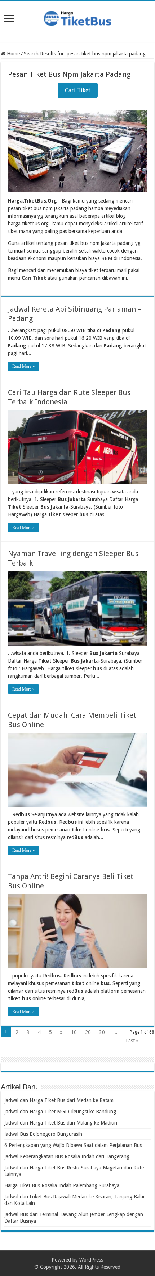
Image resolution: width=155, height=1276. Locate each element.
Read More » (23, 366)
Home (12, 54)
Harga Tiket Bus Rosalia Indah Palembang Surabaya (61, 1185)
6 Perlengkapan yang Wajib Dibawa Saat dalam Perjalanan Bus (73, 1145)
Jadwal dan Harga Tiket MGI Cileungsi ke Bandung (60, 1111)
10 (74, 1032)
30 (102, 1032)
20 (88, 1032)
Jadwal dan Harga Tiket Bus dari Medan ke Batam (59, 1100)
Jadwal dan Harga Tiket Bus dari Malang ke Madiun (60, 1123)
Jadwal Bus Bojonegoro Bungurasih (43, 1134)
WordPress (91, 1260)
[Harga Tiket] (77, 17)
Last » (132, 1040)
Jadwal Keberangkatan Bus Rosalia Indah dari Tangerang (66, 1156)
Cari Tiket (77, 90)
